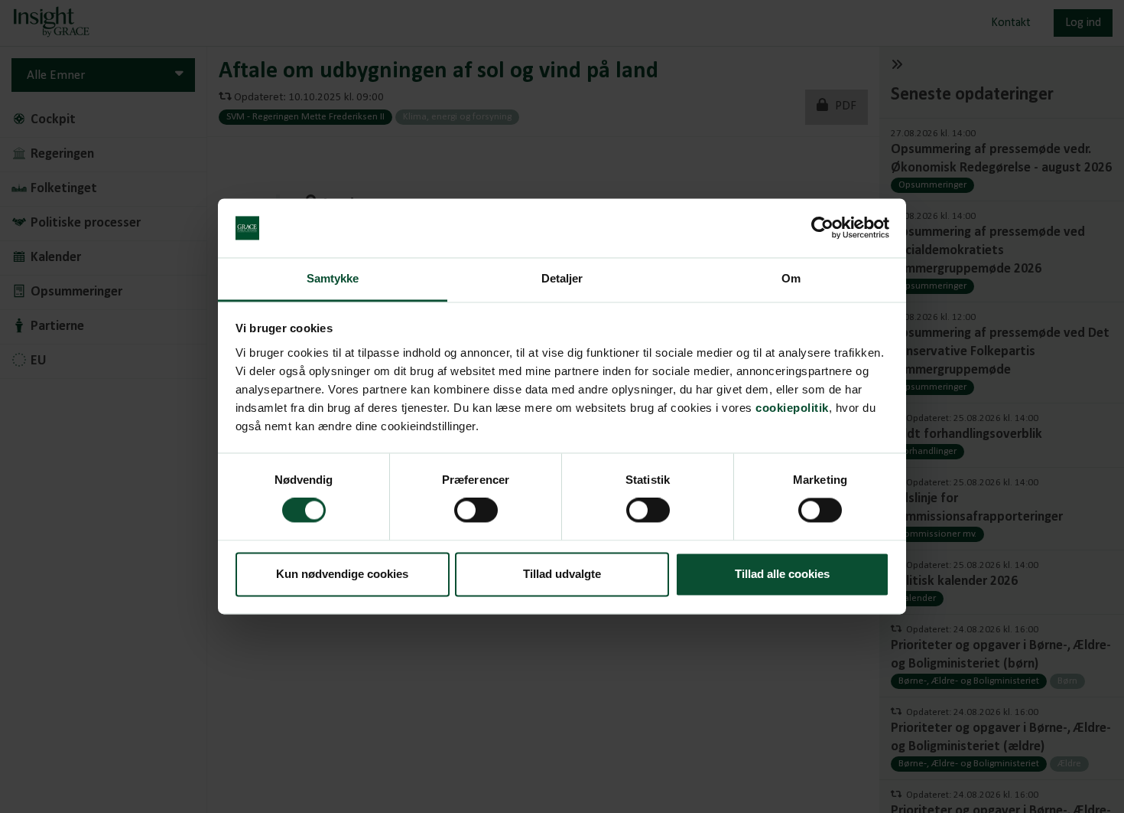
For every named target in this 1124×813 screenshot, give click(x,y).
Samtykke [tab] (333, 278)
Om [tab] (791, 278)
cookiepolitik (792, 407)
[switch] (476, 510)
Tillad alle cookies (782, 573)
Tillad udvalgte (562, 573)
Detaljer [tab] (562, 278)
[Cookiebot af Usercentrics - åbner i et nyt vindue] (822, 228)
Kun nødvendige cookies (342, 573)
